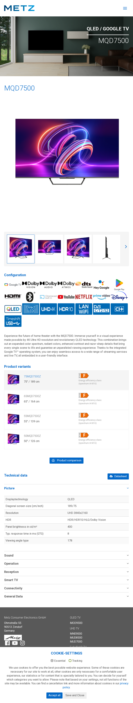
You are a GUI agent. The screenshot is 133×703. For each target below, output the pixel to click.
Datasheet (120, 476)
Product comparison (68, 460)
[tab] (66, 488)
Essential (59, 660)
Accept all (54, 695)
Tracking (77, 660)
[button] (66, 488)
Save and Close (74, 695)
